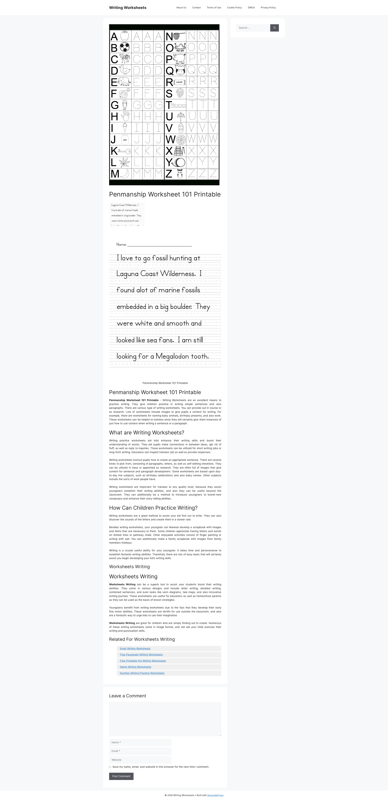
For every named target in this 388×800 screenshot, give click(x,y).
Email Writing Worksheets (135, 648)
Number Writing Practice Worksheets (142, 673)
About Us (181, 7)
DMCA (251, 7)
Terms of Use (214, 7)
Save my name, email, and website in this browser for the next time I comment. (160, 766)
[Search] (274, 28)
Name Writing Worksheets (135, 666)
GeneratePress (215, 795)
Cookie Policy (234, 7)
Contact (196, 7)
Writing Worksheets (127, 7)
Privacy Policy (268, 7)
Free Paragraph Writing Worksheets (141, 654)
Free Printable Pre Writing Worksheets (143, 660)
